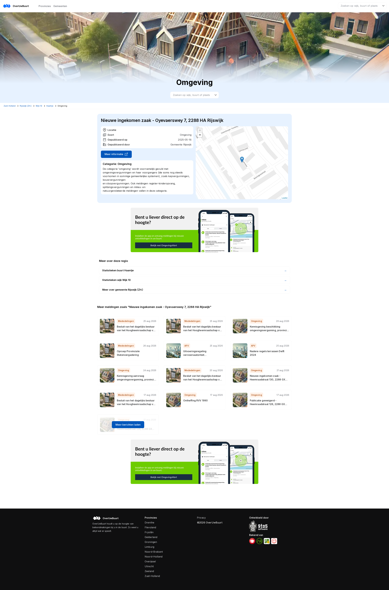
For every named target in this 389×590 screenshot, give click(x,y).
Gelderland (151, 537)
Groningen (151, 541)
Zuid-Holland (152, 576)
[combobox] (362, 5)
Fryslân (149, 532)
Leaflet (284, 198)
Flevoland (150, 527)
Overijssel (150, 561)
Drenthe (149, 522)
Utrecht (149, 566)
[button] (242, 160)
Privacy (201, 517)
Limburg (149, 546)
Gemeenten (60, 6)
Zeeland (149, 571)
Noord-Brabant (154, 551)
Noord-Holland (153, 556)
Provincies (45, 6)
